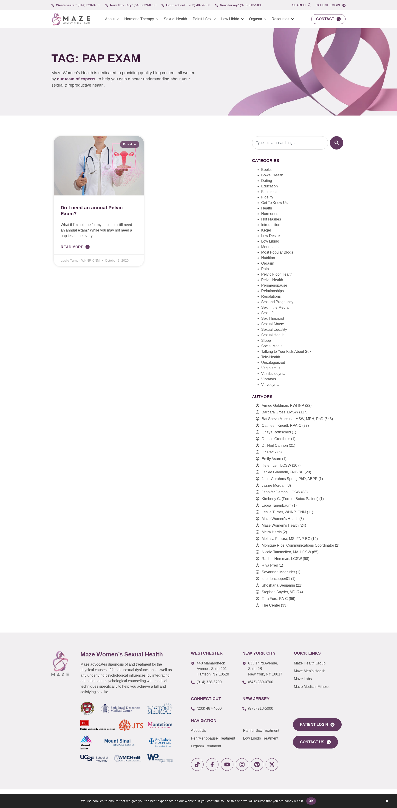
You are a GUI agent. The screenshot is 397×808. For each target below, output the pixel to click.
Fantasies (269, 192)
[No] (387, 802)
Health (266, 208)
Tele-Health (270, 357)
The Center (271, 605)
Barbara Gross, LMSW (280, 412)
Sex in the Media (275, 307)
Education (269, 186)
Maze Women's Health (280, 519)
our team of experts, (77, 79)
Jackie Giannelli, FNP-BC (283, 472)
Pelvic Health (272, 280)
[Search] (336, 143)
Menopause (271, 247)
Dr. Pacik (269, 452)
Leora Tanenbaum (276, 505)
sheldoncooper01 (276, 579)
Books (266, 170)
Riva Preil (270, 565)
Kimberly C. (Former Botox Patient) (290, 499)
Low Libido (230, 19)
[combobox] (290, 143)
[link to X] (272, 764)
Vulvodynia (270, 385)
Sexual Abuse (272, 324)
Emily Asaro (271, 459)
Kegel (266, 230)
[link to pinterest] (257, 764)
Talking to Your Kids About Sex (286, 351)
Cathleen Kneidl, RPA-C (281, 425)
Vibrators (268, 379)
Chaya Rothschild (276, 432)
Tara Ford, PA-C (275, 599)
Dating (266, 181)
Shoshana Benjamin (278, 585)
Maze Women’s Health (280, 525)
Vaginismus (270, 368)
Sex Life (268, 313)
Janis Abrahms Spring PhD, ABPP (290, 479)
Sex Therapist (272, 318)
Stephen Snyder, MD (278, 592)
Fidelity (267, 197)
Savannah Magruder (278, 572)
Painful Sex (202, 19)
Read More (72, 247)
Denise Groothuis (276, 439)
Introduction (270, 225)
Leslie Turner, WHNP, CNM (284, 512)
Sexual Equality (274, 329)
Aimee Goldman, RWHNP (283, 405)
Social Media (272, 346)
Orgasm (255, 19)
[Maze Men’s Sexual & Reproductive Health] (60, 663)
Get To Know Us (274, 203)
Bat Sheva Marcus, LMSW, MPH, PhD (292, 419)
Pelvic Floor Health (276, 274)
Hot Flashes (271, 219)
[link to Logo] (70, 19)
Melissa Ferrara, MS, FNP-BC (286, 539)
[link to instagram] (242, 764)
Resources (280, 19)
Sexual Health (175, 19)
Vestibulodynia (273, 374)
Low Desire (270, 236)
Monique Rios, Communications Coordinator (298, 545)
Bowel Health (272, 175)
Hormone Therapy (139, 19)
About (110, 19)
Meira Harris (272, 532)
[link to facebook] (212, 764)
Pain (265, 269)
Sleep (266, 340)
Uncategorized (273, 362)
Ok (311, 801)
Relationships (272, 291)
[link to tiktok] (197, 764)
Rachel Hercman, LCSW (282, 559)
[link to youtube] (227, 764)
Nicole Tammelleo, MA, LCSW (286, 552)
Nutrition (268, 258)
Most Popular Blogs (277, 252)
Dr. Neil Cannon (275, 445)
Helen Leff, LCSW (276, 465)
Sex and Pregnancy (277, 302)
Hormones (269, 214)
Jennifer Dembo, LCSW (281, 492)
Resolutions (271, 296)
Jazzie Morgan (274, 485)
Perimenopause (274, 285)
